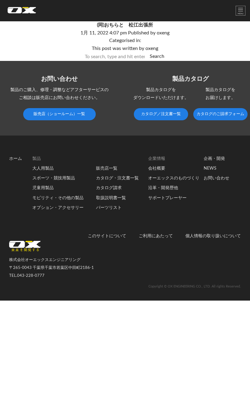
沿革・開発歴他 (163, 188)
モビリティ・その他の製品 (58, 198)
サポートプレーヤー (167, 198)
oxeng (163, 32)
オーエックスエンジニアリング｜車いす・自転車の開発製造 (22, 12)
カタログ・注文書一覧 (117, 178)
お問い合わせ (216, 178)
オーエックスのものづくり (173, 178)
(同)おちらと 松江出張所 (125, 25)
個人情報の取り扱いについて (213, 236)
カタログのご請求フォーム (220, 114)
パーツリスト (109, 208)
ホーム (15, 159)
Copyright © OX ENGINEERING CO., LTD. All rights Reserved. (194, 286)
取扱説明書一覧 (111, 198)
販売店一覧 (106, 168)
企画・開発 (214, 159)
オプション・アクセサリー (58, 208)
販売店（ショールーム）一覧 (59, 114)
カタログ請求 (109, 188)
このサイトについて (107, 236)
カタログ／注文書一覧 (161, 114)
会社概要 (156, 168)
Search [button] (157, 56)
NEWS (210, 168)
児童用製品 (43, 188)
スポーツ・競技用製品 (53, 178)
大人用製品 (43, 168)
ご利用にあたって (156, 236)
